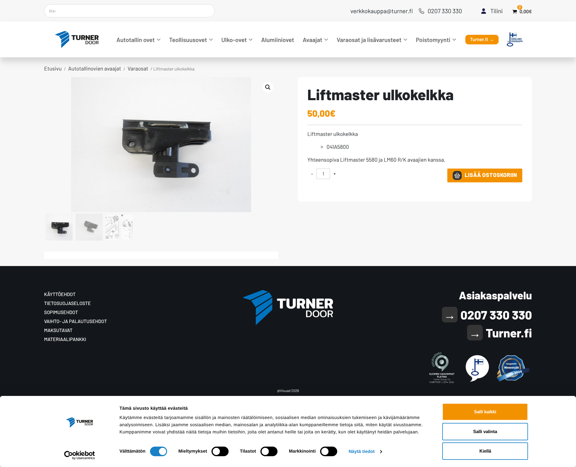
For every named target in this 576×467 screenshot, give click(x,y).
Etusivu (53, 68)
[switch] (220, 451)
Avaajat (312, 39)
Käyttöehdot (60, 294)
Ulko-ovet (234, 39)
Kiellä (485, 451)
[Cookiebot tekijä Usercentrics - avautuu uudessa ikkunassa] (79, 455)
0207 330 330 (445, 10)
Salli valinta (485, 431)
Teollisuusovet (188, 39)
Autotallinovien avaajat (94, 68)
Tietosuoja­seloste (67, 303)
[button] (267, 87)
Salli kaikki (485, 411)
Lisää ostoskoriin (491, 175)
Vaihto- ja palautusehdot (75, 321)
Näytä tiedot (362, 451)
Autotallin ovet (135, 39)
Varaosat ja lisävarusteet (369, 39)
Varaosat (138, 68)
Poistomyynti (433, 39)
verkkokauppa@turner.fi (381, 10)
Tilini (496, 10)
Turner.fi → (482, 39)
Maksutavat (58, 330)
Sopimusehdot (61, 312)
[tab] (52, 254)
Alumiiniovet (277, 39)
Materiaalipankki (65, 339)
